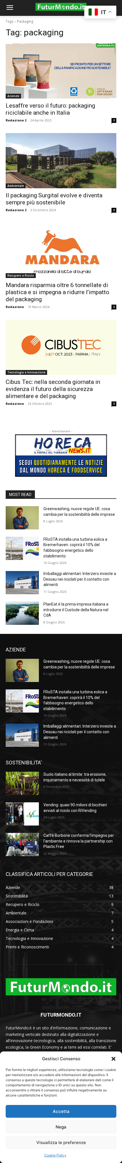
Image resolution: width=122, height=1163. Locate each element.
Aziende (13, 96)
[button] (113, 1059)
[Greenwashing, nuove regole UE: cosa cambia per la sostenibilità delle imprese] (22, 517)
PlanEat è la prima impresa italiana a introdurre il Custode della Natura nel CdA (75, 609)
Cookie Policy (55, 1155)
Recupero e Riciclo (20, 275)
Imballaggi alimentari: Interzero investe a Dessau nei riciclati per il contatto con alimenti (79, 579)
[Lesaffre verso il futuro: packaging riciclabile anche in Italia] (61, 71)
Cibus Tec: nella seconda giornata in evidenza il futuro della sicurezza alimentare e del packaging (53, 389)
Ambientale (15, 186)
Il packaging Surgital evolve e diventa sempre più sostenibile (54, 199)
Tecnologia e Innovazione (26, 372)
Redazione (15, 307)
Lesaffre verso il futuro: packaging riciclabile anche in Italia (50, 109)
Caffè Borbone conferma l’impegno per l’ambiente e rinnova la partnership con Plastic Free (78, 841)
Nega (61, 1127)
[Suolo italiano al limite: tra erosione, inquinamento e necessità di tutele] (22, 783)
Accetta (61, 1111)
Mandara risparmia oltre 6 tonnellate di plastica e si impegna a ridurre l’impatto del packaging (57, 292)
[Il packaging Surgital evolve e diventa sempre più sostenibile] (61, 160)
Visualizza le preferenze (61, 1142)
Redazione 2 (16, 120)
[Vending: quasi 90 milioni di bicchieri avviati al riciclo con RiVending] (22, 814)
